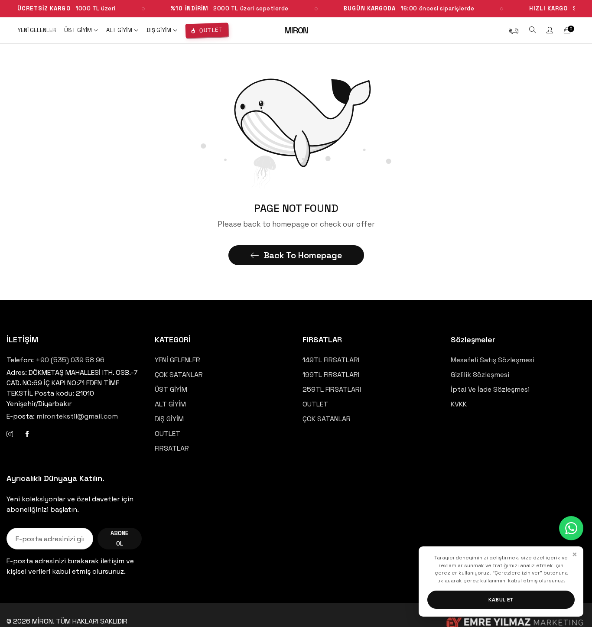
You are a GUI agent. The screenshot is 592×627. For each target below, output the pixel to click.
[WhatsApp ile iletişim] (571, 528)
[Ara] (532, 30)
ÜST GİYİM (171, 389)
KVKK (459, 404)
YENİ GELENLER (177, 359)
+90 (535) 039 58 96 (70, 359)
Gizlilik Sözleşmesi (480, 374)
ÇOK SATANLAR (179, 374)
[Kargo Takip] (513, 30)
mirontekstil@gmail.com (62, 416)
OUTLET (167, 433)
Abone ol (119, 538)
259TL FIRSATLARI (332, 389)
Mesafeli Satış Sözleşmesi (492, 359)
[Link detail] (10, 434)
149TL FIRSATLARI (331, 359)
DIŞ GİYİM (169, 418)
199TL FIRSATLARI (331, 374)
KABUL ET (501, 599)
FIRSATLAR (172, 448)
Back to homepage (302, 255)
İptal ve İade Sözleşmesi (490, 389)
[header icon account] (549, 30)
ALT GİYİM (170, 404)
